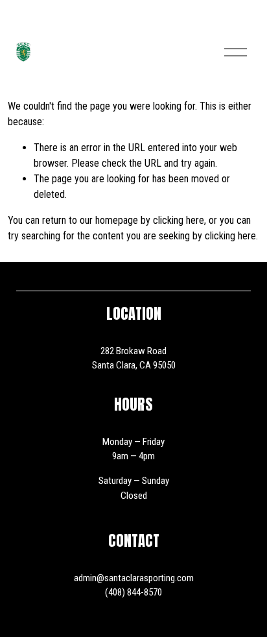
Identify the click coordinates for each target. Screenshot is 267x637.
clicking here (178, 220)
